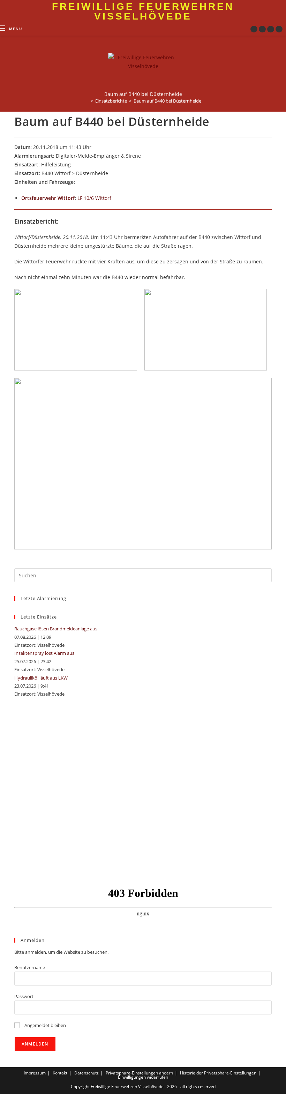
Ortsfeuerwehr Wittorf (48, 198)
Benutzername (29, 967)
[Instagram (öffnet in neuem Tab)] (262, 29)
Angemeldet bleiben (44, 1025)
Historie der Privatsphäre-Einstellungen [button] (218, 1073)
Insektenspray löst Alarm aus (44, 653)
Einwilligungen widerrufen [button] (143, 1077)
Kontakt (60, 1073)
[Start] (87, 101)
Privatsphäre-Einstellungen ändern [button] (139, 1073)
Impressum (35, 1073)
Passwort (23, 996)
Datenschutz (86, 1073)
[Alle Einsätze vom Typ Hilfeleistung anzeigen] (74, 165)
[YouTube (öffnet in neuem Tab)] (270, 29)
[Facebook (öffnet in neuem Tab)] (253, 29)
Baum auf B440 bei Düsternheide (167, 101)
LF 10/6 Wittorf (94, 198)
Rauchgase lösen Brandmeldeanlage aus (55, 628)
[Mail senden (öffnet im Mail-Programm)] (279, 29)
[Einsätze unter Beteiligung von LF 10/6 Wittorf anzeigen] (114, 198)
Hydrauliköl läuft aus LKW (41, 678)
